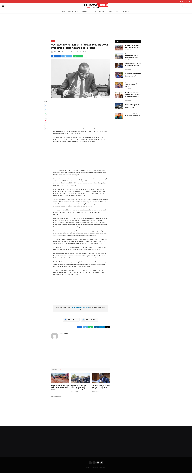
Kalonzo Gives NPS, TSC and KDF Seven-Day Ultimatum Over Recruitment (101, 387)
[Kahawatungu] (96, 6)
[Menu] (3, 6)
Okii (104, 467)
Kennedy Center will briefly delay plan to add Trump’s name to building (132, 106)
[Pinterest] (45, 120)
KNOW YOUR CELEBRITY (81, 11)
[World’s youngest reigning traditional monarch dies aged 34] (119, 85)
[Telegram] (45, 116)
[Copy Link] (45, 128)
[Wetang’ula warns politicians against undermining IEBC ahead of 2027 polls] (119, 75)
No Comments (75, 51)
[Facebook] (45, 105)
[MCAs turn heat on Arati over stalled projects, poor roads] (60, 378)
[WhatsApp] (45, 113)
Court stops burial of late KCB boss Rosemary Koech (132, 114)
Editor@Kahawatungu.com (80, 307)
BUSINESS (70, 11)
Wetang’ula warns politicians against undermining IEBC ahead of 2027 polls (133, 75)
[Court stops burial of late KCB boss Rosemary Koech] (119, 116)
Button (186, 5)
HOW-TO (118, 11)
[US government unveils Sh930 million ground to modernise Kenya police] (80, 378)
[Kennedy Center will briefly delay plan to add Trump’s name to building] (119, 106)
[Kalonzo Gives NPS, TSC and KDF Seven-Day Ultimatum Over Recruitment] (101, 378)
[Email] (45, 124)
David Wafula (58, 51)
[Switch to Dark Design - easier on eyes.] (187, 1)
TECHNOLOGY (102, 11)
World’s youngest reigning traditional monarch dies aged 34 (132, 84)
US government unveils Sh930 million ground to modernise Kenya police (78, 387)
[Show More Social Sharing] (85, 56)
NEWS (63, 11)
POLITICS (93, 11)
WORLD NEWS (126, 11)
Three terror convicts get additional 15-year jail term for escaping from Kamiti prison (132, 95)
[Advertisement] (96, 26)
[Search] (189, 1)
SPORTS (111, 11)
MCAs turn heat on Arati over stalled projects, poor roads (60, 386)
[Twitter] (45, 109)
